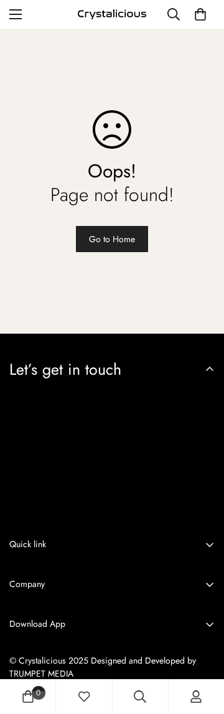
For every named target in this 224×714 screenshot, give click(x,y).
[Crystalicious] (112, 14)
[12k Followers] (14, 517)
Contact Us (29, 676)
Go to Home (112, 239)
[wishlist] (84, 696)
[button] (43, 652)
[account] (196, 696)
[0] (200, 14)
